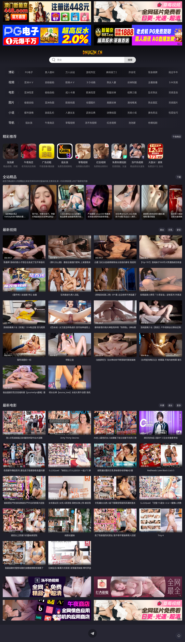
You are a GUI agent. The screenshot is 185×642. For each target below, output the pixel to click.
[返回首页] (178, 635)
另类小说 (132, 112)
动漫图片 (90, 102)
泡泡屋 (132, 122)
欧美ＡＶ (70, 82)
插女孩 (28, 122)
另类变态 (173, 92)
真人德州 (49, 72)
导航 (11, 123)
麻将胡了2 (111, 72)
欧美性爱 (90, 92)
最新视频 (10, 229)
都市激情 (29, 112)
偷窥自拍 (29, 102)
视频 (11, 82)
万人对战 (70, 72)
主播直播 (152, 82)
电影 (11, 92)
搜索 (130, 59)
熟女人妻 (111, 82)
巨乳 (170, 229)
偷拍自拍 (49, 92)
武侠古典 (90, 112)
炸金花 (132, 72)
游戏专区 (90, 72)
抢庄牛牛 (173, 72)
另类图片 (173, 102)
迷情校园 (111, 112)
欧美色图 (70, 102)
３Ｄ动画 (90, 82)
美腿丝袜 (111, 102)
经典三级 (132, 92)
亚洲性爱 (29, 92)
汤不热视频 (91, 122)
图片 (11, 102)
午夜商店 (49, 122)
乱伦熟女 (152, 92)
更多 (179, 229)
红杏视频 (111, 122)
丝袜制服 (132, 82)
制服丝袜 (111, 92)
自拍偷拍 (49, 82)
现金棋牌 (152, 72)
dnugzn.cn (92, 52)
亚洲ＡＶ (29, 82)
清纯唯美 (132, 102)
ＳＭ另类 (173, 82)
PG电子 (29, 72)
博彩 (11, 72)
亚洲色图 (49, 102)
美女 (162, 229)
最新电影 (10, 405)
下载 (179, 177)
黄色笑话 (152, 112)
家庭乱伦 (49, 112)
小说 (11, 113)
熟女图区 (152, 102)
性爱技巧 (173, 112)
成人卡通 (70, 92)
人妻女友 (70, 112)
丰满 (162, 405)
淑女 (170, 405)
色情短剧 (152, 122)
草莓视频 (70, 122)
